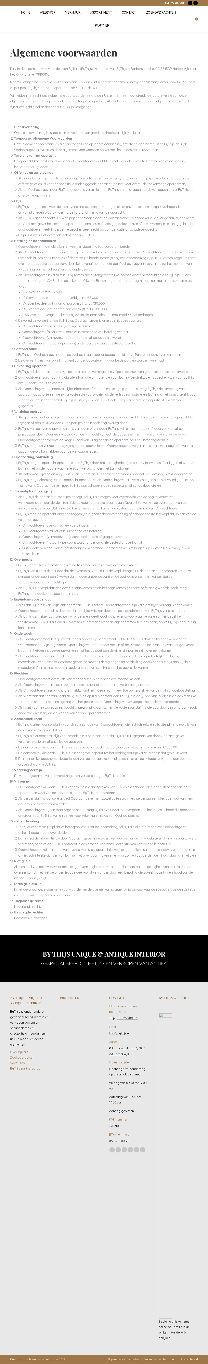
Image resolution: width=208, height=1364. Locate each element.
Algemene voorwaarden (123, 1359)
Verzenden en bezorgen (160, 1359)
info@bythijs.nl (119, 1033)
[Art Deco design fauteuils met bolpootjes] (67, 1090)
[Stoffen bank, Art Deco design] (83, 1059)
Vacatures (17, 1063)
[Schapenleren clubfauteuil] (67, 1043)
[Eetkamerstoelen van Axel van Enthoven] (67, 1012)
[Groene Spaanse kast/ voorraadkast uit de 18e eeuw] (67, 1075)
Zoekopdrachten (22, 1057)
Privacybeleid (189, 1359)
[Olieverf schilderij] (83, 1028)
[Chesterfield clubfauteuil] (83, 1075)
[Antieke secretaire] (83, 1043)
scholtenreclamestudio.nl (42, 1359)
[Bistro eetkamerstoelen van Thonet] (83, 1012)
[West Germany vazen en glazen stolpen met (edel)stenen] (83, 1090)
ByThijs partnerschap (25, 1068)
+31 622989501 (174, 3)
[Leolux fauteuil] (67, 1028)
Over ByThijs (19, 1052)
